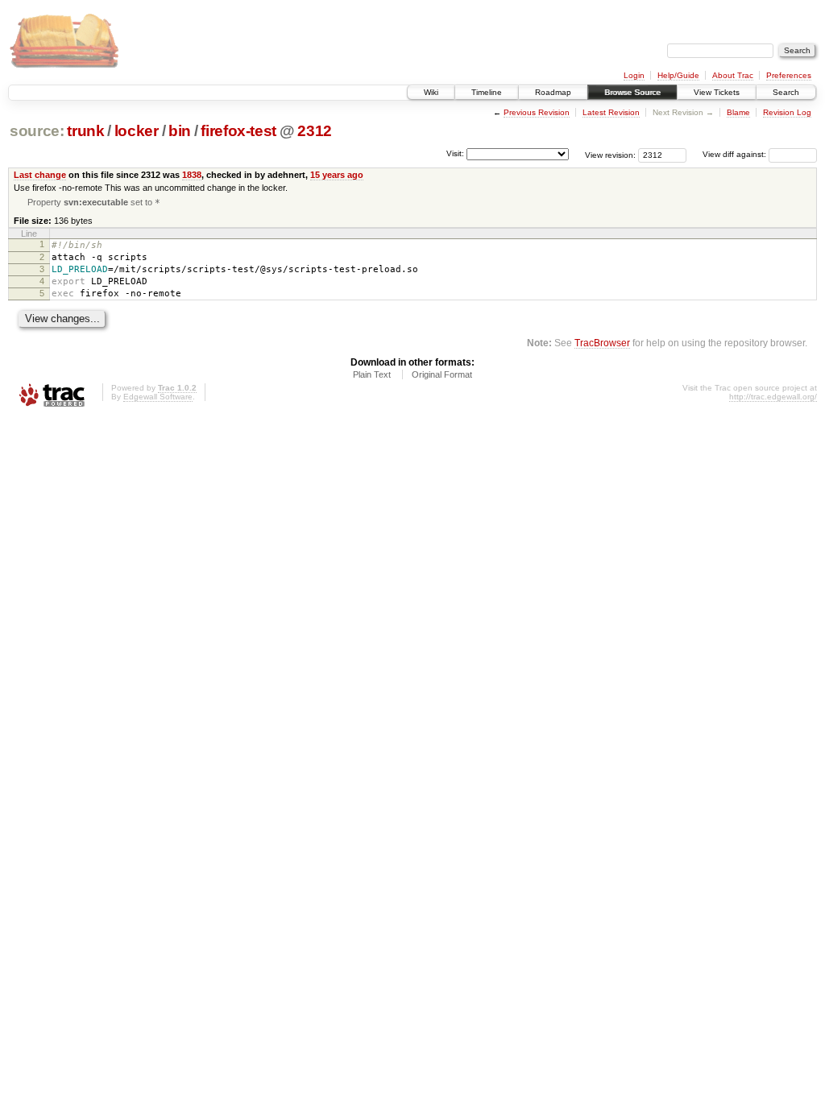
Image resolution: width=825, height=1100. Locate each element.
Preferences (788, 75)
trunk (85, 130)
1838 (191, 175)
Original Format (442, 374)
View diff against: (736, 154)
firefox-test (238, 130)
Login (634, 75)
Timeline (486, 92)
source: (37, 130)
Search (786, 92)
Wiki (431, 92)
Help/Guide (678, 75)
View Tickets (717, 92)
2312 (314, 130)
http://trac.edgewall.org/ (773, 396)
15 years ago (336, 175)
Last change (40, 175)
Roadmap (553, 92)
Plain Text (372, 374)
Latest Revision (611, 112)
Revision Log (787, 112)
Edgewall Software (158, 396)
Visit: (455, 153)
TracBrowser (602, 342)
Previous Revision (537, 112)
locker (136, 130)
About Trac (732, 75)
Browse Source (632, 92)
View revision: (610, 154)
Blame (738, 112)
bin (179, 130)
